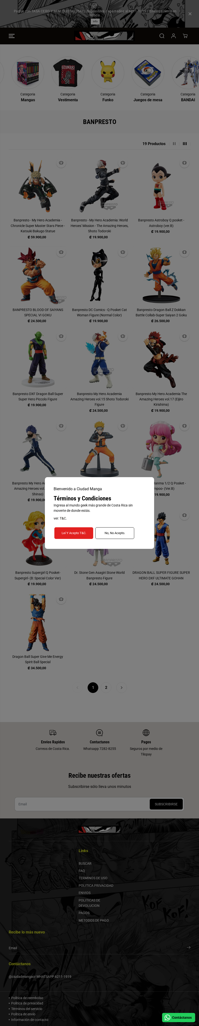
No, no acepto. (115, 533)
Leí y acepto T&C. (74, 533)
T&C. (63, 518)
